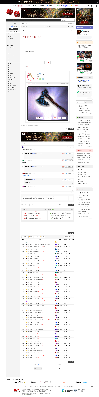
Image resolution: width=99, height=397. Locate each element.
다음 (59, 364)
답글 (72, 150)
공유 (55, 66)
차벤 (8, 67)
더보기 (43, 79)
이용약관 (36, 386)
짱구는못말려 (59, 277)
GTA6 (9, 91)
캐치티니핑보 (59, 300)
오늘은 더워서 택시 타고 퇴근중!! (36, 308)
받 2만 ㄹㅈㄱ (32, 272)
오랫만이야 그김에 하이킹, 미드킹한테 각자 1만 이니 (40, 244)
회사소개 (26, 386)
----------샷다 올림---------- (34, 256)
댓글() (71, 30)
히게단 (58, 249)
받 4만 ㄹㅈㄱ (32, 265)
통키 (58, 357)
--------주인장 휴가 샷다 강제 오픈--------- (37, 319)
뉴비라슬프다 (59, 333)
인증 (9, 42)
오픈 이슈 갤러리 (11, 47)
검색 (55, 117)
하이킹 (58, 256)
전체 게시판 (10, 36)
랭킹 (41, 83)
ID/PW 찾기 (16, 31)
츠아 (58, 244)
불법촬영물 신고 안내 (58, 386)
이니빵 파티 (13, 23)
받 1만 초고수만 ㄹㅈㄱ (34, 279)
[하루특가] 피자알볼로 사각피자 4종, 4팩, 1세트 (84, 159)
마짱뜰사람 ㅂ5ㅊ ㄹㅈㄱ (34, 249)
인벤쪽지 (38, 79)
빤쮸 (58, 338)
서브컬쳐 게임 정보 (11, 77)
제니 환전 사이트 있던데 (34, 324)
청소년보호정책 (50, 386)
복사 (27, 23)
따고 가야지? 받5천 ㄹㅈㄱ (35, 282)
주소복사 (23, 125)
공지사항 (71, 386)
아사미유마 (24, 26)
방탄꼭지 (58, 336)
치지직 (9, 65)
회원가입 (10, 31)
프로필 (35, 83)
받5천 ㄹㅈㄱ (32, 258)
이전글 (31, 204)
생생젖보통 (59, 241)
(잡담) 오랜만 (32, 241)
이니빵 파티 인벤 (71, 23)
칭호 (47, 83)
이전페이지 (60, 204)
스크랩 (58, 66)
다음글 (26, 204)
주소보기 (23, 23)
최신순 (30, 144)
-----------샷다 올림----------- (34, 355)
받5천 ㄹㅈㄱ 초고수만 (34, 343)
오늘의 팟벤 (10, 51)
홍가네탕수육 (59, 253)
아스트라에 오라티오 (12, 89)
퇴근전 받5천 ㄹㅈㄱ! (34, 315)
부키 (58, 324)
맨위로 (66, 204)
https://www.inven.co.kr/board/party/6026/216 (33, 125)
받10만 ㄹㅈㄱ (32, 338)
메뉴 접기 (64, 83)
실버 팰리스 (10, 83)
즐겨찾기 (42, 236)
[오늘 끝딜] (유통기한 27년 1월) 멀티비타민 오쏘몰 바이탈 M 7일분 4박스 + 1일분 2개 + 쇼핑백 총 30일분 (84, 162)
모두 (59, 117)
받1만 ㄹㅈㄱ (32, 348)
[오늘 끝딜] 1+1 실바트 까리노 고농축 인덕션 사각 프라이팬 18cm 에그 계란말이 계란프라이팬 (84, 153)
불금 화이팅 (32, 357)
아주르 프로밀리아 (11, 87)
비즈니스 (31, 386)
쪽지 (64, 117)
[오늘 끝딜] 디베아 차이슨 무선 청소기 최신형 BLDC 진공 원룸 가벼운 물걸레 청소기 (84, 157)
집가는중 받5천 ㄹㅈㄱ (34, 312)
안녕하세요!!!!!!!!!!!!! (34, 277)
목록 (68, 30)
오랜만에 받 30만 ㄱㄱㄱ (34, 246)
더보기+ (45, 209)
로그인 (88, 5)
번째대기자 (59, 246)
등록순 (27, 144)
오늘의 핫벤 (10, 49)
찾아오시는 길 (66, 386)
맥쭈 (58, 258)
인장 (29, 83)
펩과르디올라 (59, 329)
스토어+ (90, 42)
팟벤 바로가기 (10, 63)
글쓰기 (71, 233)
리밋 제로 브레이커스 (12, 85)
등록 (71, 197)
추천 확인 (70, 66)
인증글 (31, 236)
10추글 (37, 236)
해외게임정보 (10, 73)
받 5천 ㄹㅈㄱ (32, 253)
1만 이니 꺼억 (32, 296)
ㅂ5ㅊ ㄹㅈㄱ (32, 267)
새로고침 (72, 144)
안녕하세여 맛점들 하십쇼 (35, 329)
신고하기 (62, 66)
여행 (8, 71)
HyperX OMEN (10, 79)
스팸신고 (66, 66)
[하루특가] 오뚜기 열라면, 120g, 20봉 (83, 155)
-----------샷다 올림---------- (34, 289)
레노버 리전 (10, 81)
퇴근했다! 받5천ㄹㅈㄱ (34, 284)
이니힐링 (40, 79)
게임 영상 (9, 75)
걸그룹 (9, 69)
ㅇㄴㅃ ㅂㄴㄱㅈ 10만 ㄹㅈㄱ (35, 300)
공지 (9, 40)
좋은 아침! (32, 333)
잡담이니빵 (10, 38)
